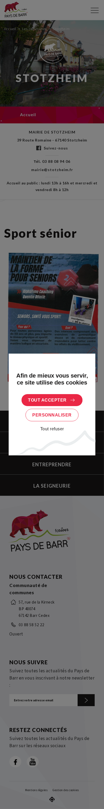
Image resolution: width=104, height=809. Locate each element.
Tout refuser (52, 429)
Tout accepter (47, 400)
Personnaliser (52, 415)
